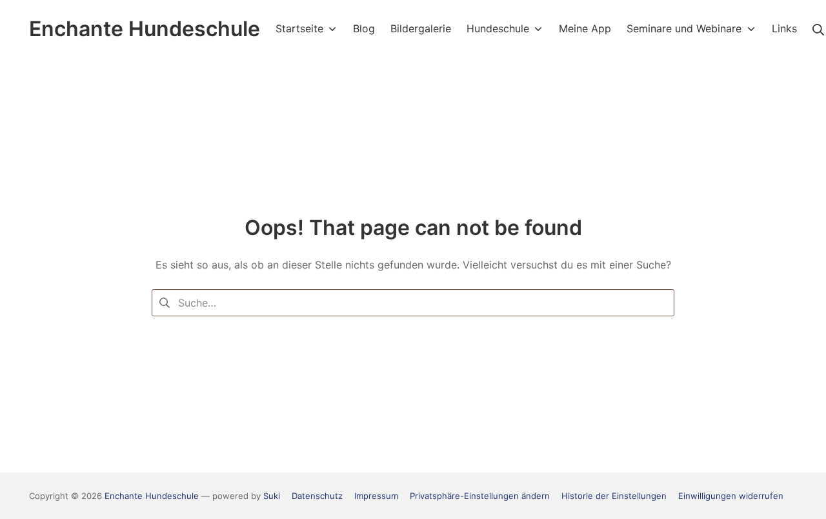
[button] (480, 496)
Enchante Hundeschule (152, 496)
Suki (271, 496)
